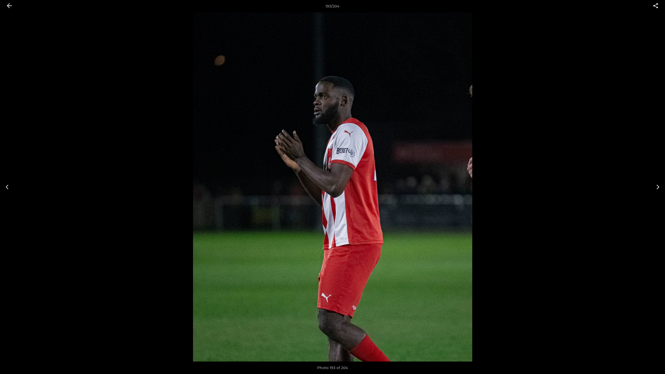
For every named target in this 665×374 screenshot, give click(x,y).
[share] (656, 6)
